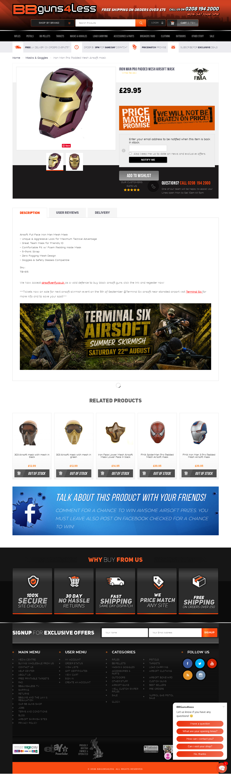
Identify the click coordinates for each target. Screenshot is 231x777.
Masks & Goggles (78, 36)
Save (68, 145)
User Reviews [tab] (67, 212)
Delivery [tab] (102, 212)
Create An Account (78, 682)
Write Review (129, 72)
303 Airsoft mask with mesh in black (31, 456)
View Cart (72, 674)
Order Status (74, 663)
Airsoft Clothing (160, 671)
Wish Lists (72, 667)
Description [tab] (30, 213)
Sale (212, 36)
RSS (188, 675)
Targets (60, 36)
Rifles (17, 36)
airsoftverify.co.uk (53, 282)
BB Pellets (45, 36)
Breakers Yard (147, 36)
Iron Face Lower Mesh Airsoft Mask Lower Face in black (115, 456)
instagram (200, 675)
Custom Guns (158, 681)
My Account (73, 659)
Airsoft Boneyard (161, 677)
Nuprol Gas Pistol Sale (161, 696)
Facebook (188, 663)
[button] (222, 768)
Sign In (69, 678)
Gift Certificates (76, 671)
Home (16, 57)
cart (188, 22)
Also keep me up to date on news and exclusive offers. (170, 153)
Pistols (30, 36)
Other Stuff (198, 36)
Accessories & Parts (124, 36)
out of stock (36, 473)
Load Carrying (100, 36)
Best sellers (157, 685)
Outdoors (181, 36)
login (154, 22)
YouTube (212, 663)
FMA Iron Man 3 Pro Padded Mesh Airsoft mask (199, 456)
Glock (116, 701)
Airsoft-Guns (120, 685)
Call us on (194, 12)
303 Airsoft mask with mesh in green (73, 456)
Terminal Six (194, 291)
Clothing (165, 36)
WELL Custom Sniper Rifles (125, 690)
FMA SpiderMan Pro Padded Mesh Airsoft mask (157, 456)
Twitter (200, 663)
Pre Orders (156, 688)
